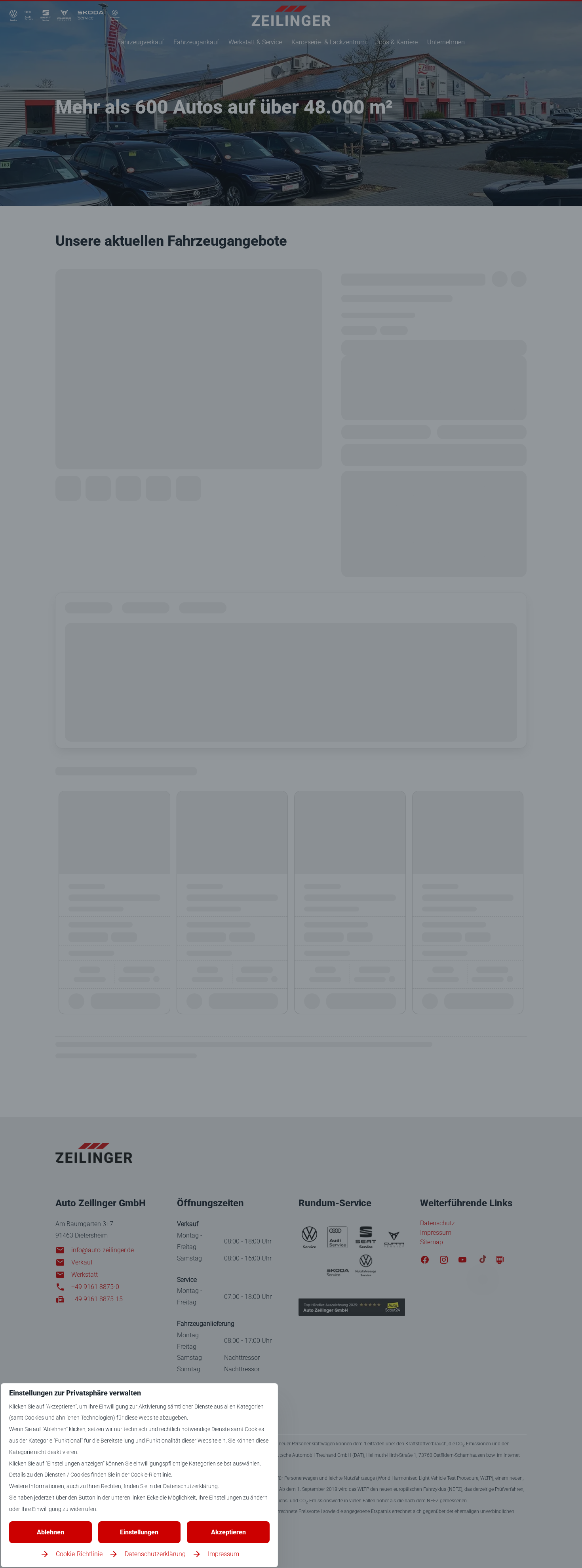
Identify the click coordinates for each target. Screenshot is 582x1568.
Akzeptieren (228, 1532)
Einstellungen (139, 1532)
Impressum (223, 1554)
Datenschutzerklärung (155, 1554)
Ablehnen (50, 1532)
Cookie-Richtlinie (79, 1554)
